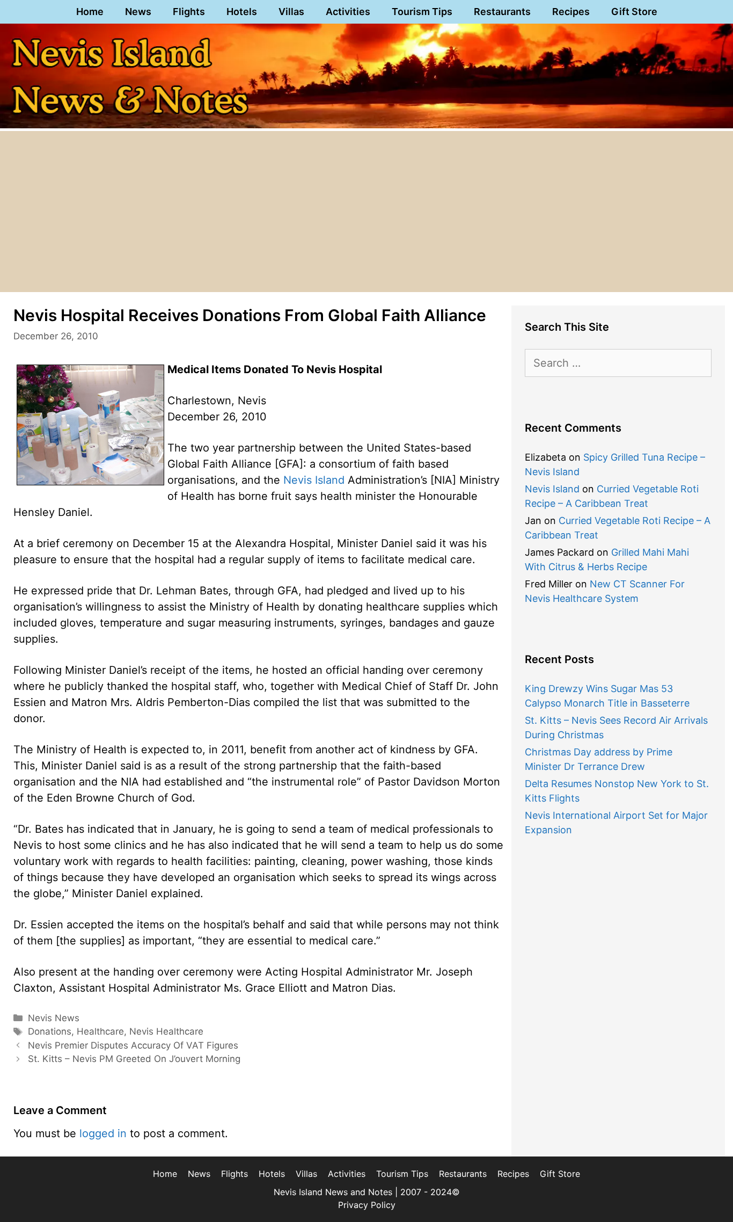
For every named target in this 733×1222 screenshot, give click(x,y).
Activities (348, 11)
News (138, 11)
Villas (291, 11)
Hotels (241, 11)
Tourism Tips (422, 11)
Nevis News (53, 1018)
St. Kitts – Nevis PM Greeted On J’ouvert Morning (134, 1058)
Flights (189, 11)
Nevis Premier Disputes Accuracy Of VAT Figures (133, 1045)
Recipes (571, 11)
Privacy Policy (366, 1204)
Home (90, 11)
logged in (103, 1133)
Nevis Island (313, 480)
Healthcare (100, 1031)
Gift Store (634, 11)
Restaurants (502, 11)
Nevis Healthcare (166, 1031)
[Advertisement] (366, 211)
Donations (49, 1031)
